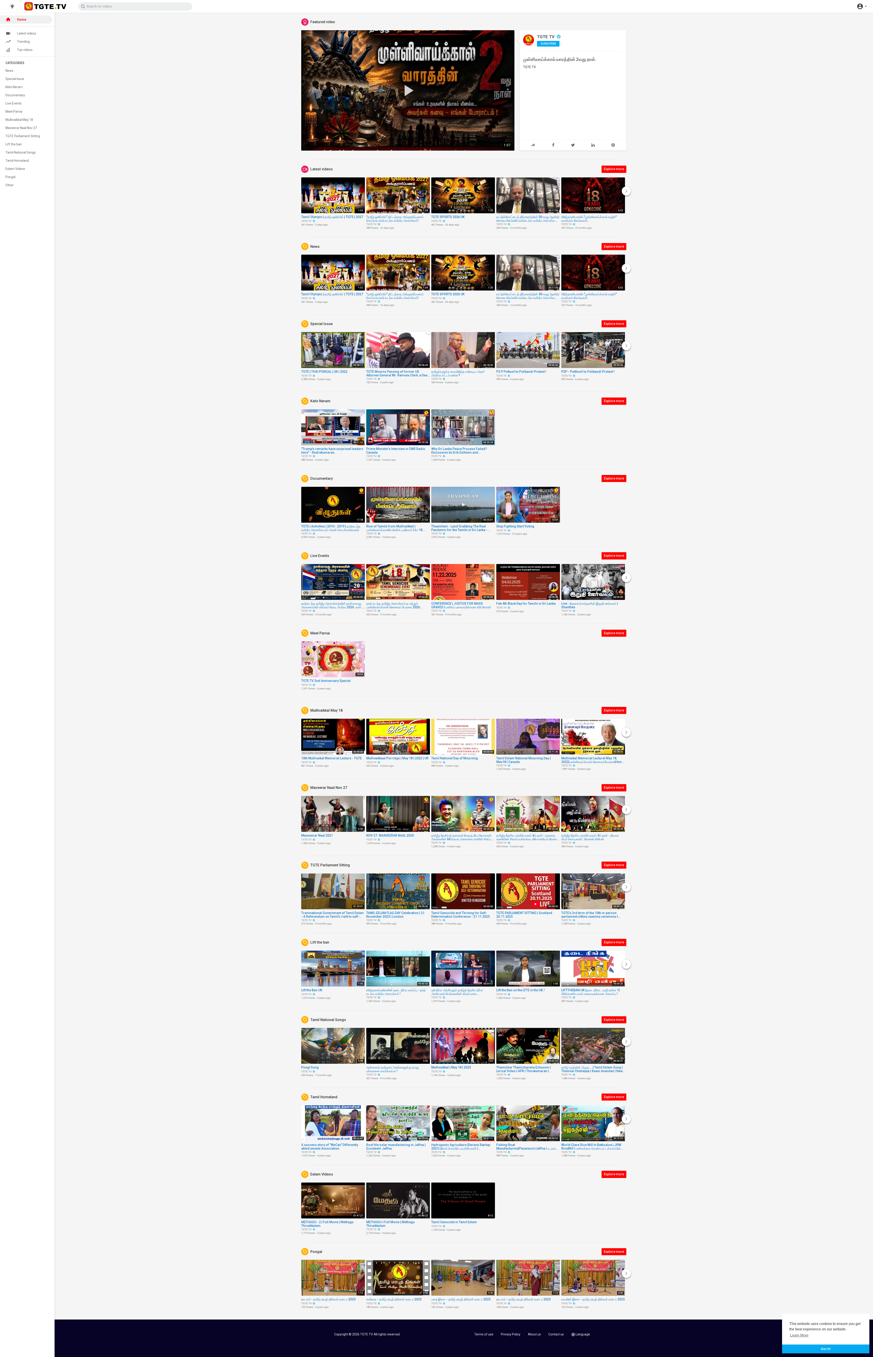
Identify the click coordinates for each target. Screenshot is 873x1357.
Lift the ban (13, 144)
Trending (23, 41)
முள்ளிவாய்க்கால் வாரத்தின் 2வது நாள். (559, 59)
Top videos (25, 50)
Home (21, 19)
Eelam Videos (15, 169)
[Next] (626, 191)
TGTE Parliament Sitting (22, 136)
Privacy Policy (510, 1334)
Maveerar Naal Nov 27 (21, 128)
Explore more (614, 169)
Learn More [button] (799, 1335)
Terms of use (483, 1334)
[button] (862, 6)
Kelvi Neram (14, 87)
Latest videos (26, 33)
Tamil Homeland (17, 160)
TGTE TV (546, 36)
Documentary (15, 95)
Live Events (13, 103)
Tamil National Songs (20, 152)
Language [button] (583, 1334)
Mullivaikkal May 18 (19, 120)
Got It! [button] (826, 1349)
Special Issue (14, 79)
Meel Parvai (13, 111)
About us (534, 1334)
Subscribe (548, 43)
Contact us (556, 1334)
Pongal (10, 177)
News (9, 70)
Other (9, 185)
